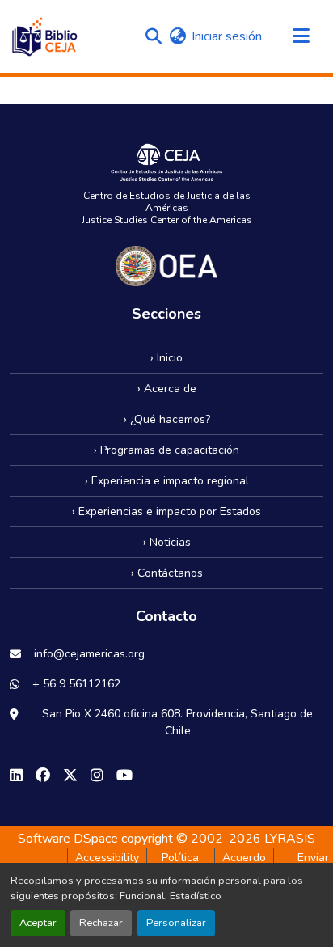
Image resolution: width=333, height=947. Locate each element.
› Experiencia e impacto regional (167, 480)
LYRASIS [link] (289, 839)
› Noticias (167, 542)
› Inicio (166, 358)
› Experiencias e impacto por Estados (166, 511)
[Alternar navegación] (300, 36)
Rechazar (101, 922)
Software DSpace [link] (68, 839)
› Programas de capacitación (166, 450)
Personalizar (176, 922)
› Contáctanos (167, 573)
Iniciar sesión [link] (227, 36)
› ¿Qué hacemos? (167, 419)
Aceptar (38, 922)
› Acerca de (166, 388)
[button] (44, 36)
